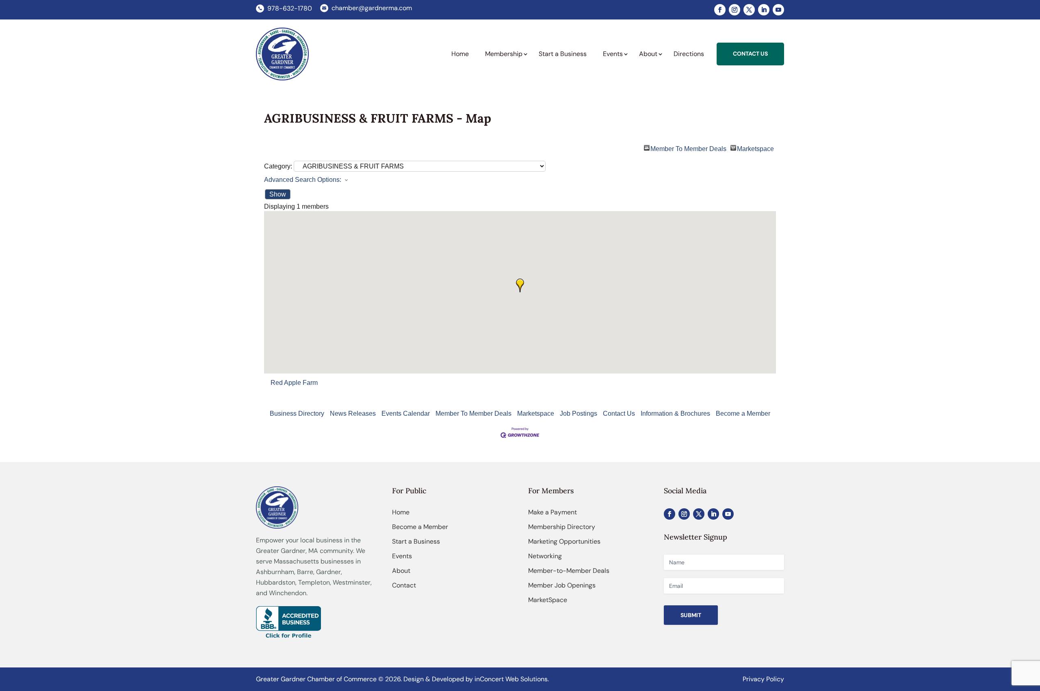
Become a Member (743, 413)
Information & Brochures (675, 413)
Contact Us (619, 413)
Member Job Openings (562, 585)
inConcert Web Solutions (511, 679)
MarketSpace (547, 600)
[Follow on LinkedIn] (763, 9)
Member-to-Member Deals (568, 570)
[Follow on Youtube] (778, 9)
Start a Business (416, 541)
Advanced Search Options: (302, 179)
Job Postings (578, 413)
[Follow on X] (749, 9)
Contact (404, 585)
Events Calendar (405, 413)
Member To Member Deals (688, 148)
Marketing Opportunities (564, 541)
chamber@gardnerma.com (372, 8)
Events (402, 556)
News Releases (353, 413)
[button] (520, 285)
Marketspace (755, 148)
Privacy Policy (763, 679)
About (401, 570)
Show (277, 194)
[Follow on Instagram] (734, 9)
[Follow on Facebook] (720, 9)
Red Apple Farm (294, 382)
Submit (690, 615)
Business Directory (297, 413)
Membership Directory (561, 527)
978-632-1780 (289, 8)
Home (401, 512)
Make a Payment (552, 512)
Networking (545, 556)
